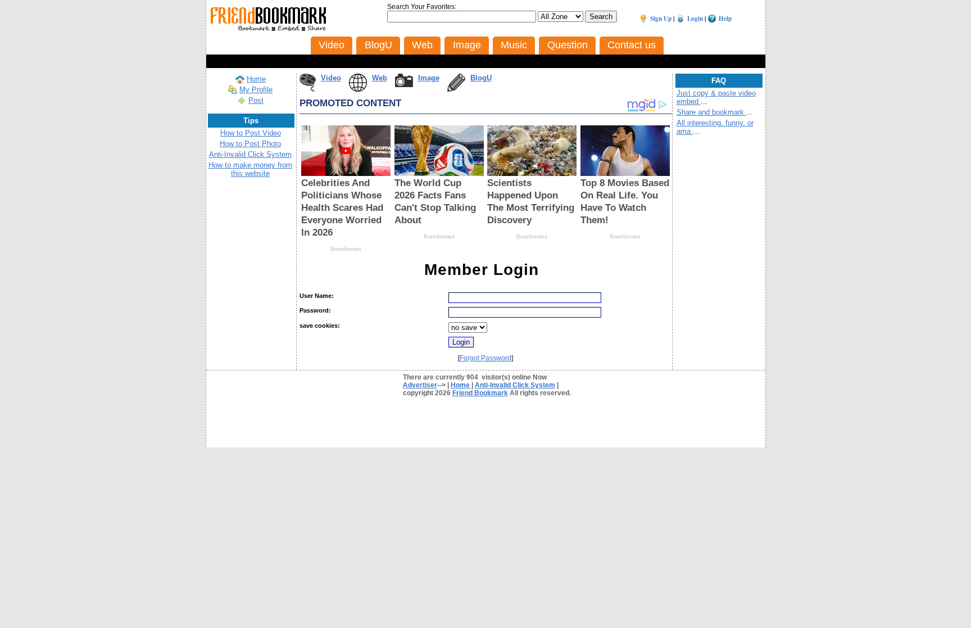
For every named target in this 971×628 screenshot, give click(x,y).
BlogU (481, 78)
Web (379, 78)
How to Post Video (250, 133)
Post (256, 100)
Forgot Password (485, 358)
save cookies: (320, 325)
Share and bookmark (711, 112)
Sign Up (660, 18)
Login (695, 18)
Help (725, 18)
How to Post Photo (250, 143)
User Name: (317, 295)
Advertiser (420, 385)
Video (331, 78)
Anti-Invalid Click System (250, 154)
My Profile (256, 89)
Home (256, 79)
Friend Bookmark (480, 393)
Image (428, 78)
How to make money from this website (250, 169)
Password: (315, 310)
